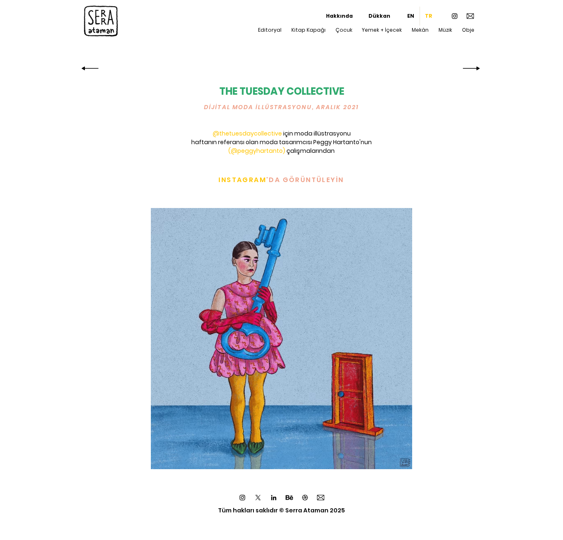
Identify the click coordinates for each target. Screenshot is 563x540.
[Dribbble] (305, 497)
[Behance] (289, 497)
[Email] (470, 16)
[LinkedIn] (273, 497)
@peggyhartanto (257, 151)
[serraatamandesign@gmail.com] (320, 497)
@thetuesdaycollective (247, 133)
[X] (258, 497)
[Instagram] (454, 16)
